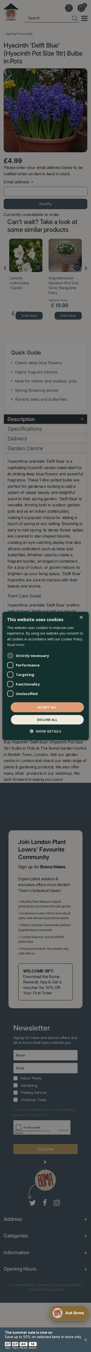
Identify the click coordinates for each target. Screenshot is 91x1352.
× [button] (81, 617)
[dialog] (45, 676)
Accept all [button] (47, 707)
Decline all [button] (47, 719)
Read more (16, 644)
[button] (45, 731)
